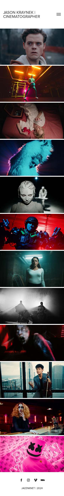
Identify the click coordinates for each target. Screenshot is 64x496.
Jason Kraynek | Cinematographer (21, 14)
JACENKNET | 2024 (32, 488)
